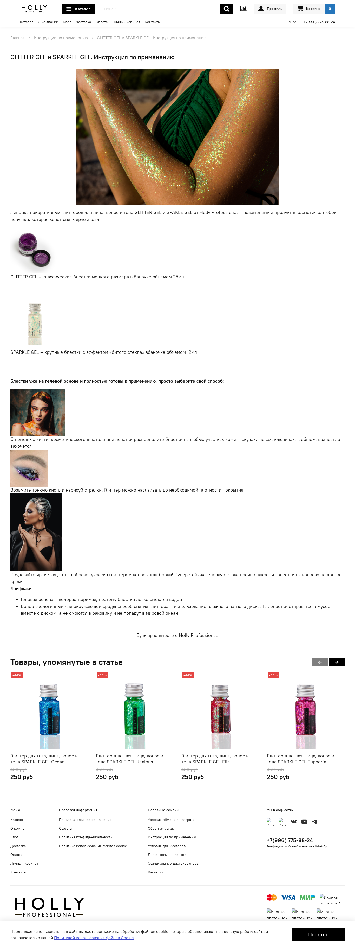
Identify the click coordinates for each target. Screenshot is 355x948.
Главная (17, 37)
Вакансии (156, 872)
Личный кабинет (126, 21)
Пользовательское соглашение (85, 819)
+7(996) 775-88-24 (319, 21)
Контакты (153, 21)
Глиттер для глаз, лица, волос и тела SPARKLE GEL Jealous (129, 759)
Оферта (65, 828)
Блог (67, 21)
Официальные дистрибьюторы (173, 863)
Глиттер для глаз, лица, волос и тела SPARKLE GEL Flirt (215, 759)
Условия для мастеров (167, 846)
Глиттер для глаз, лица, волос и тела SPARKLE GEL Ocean (44, 759)
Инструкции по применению (61, 37)
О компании (48, 21)
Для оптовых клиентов (167, 854)
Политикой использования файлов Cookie (94, 937)
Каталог (82, 8)
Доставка (83, 21)
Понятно (318, 934)
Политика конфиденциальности (86, 837)
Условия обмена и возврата (171, 819)
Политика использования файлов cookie (93, 846)
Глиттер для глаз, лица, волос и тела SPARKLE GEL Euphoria (300, 759)
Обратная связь (161, 828)
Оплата (102, 21)
